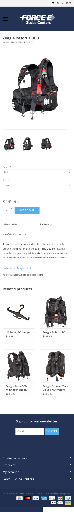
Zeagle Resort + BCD (22, 42)
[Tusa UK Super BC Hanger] (18, 312)
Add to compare (28, 274)
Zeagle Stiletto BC (54, 332)
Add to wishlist (10, 274)
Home (6, 42)
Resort (11, 268)
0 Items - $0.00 (63, 3)
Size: (6, 180)
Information (10, 224)
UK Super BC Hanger (18, 332)
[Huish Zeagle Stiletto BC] (55, 312)
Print (40, 274)
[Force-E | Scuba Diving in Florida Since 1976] (42, 18)
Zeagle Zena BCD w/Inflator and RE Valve (16, 388)
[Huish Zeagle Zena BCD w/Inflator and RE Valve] (18, 365)
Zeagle (20, 268)
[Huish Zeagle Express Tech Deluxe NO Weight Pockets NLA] (55, 365)
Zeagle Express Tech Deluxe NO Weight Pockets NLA (55, 388)
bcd (5, 268)
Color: (7, 167)
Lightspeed (64, 493)
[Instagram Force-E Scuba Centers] (50, 442)
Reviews (46, 224)
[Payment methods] (19, 498)
